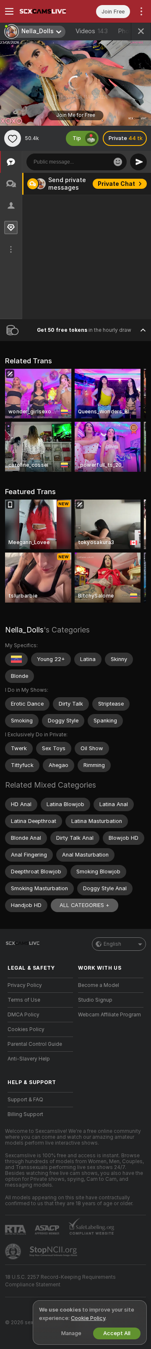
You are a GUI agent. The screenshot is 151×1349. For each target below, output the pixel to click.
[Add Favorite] (12, 138)
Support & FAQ (25, 1100)
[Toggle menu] (9, 11)
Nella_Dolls (24, 629)
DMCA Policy (23, 1015)
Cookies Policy (26, 1029)
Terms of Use (24, 1000)
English (112, 944)
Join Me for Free (75, 115)
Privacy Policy (25, 985)
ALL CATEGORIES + (84, 905)
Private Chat (116, 183)
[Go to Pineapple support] (14, 1251)
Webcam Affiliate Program (109, 1015)
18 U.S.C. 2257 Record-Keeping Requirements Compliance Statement (60, 1281)
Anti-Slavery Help (29, 1059)
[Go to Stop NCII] (54, 1251)
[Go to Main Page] (47, 11)
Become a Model (98, 985)
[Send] (138, 161)
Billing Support (25, 1114)
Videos (92, 31)
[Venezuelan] (16, 659)
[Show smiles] (118, 162)
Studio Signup (95, 1000)
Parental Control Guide (35, 1044)
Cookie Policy (88, 1318)
